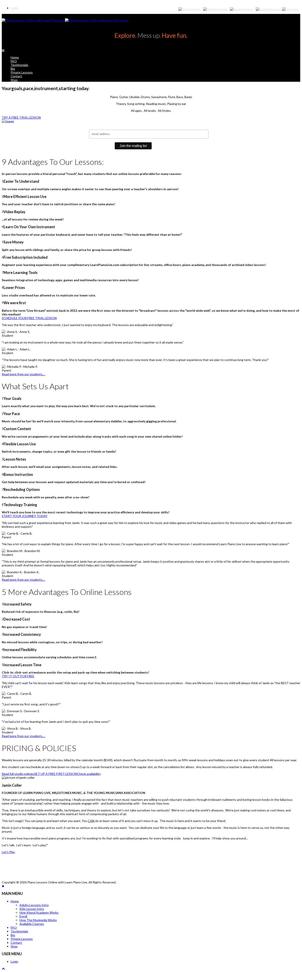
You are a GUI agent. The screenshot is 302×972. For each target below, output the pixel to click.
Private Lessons (22, 72)
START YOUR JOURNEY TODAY (25, 516)
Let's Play (8, 852)
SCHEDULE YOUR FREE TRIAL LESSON (29, 318)
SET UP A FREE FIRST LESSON (55, 774)
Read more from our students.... (23, 374)
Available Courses (31, 924)
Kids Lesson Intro (31, 909)
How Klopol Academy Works (39, 912)
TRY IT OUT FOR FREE (18, 676)
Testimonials (19, 65)
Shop (14, 80)
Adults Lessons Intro (34, 905)
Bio (13, 68)
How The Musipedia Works (38, 920)
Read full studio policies (18, 774)
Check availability (89, 774)
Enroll (23, 916)
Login (14, 961)
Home (15, 57)
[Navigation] (3, 50)
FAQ (14, 61)
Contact (16, 76)
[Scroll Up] (3, 968)
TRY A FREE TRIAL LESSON (21, 117)
